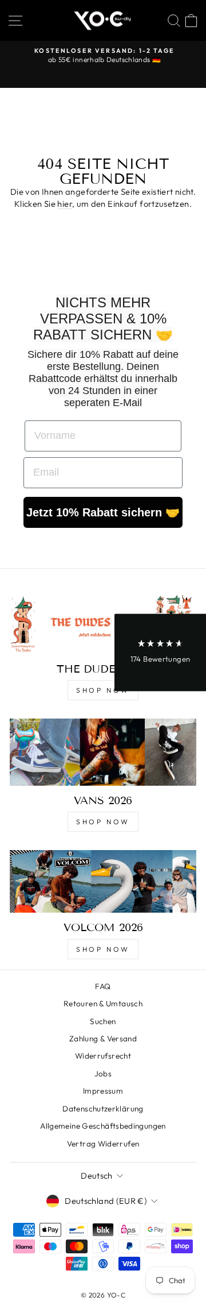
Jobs (103, 1073)
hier (64, 203)
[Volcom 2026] (103, 881)
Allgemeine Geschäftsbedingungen (102, 1126)
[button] (160, 653)
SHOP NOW (103, 690)
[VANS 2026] (103, 752)
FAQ (102, 986)
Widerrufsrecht (103, 1056)
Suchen (103, 1021)
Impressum (103, 1091)
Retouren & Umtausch (103, 1003)
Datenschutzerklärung (102, 1108)
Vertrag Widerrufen (103, 1143)
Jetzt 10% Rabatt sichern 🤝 (103, 512)
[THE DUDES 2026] (103, 623)
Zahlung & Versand (103, 1038)
